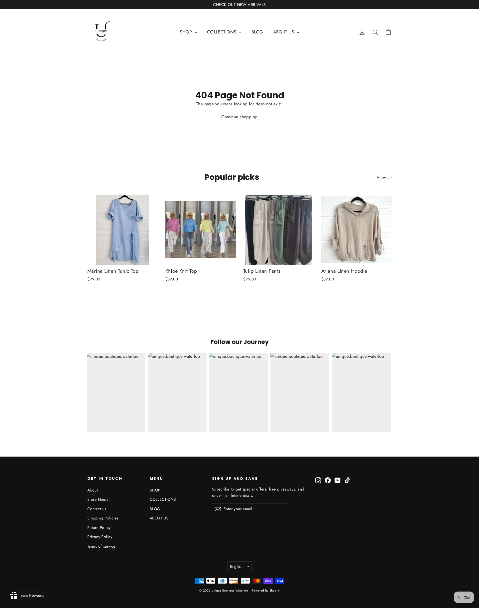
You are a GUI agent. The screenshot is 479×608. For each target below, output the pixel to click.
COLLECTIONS (222, 32)
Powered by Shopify (266, 590)
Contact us (96, 509)
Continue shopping (239, 117)
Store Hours (97, 499)
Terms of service (101, 546)
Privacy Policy (99, 537)
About (92, 490)
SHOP (186, 32)
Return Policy (99, 527)
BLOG (257, 32)
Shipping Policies (102, 518)
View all (384, 177)
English (236, 566)
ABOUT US (284, 32)
